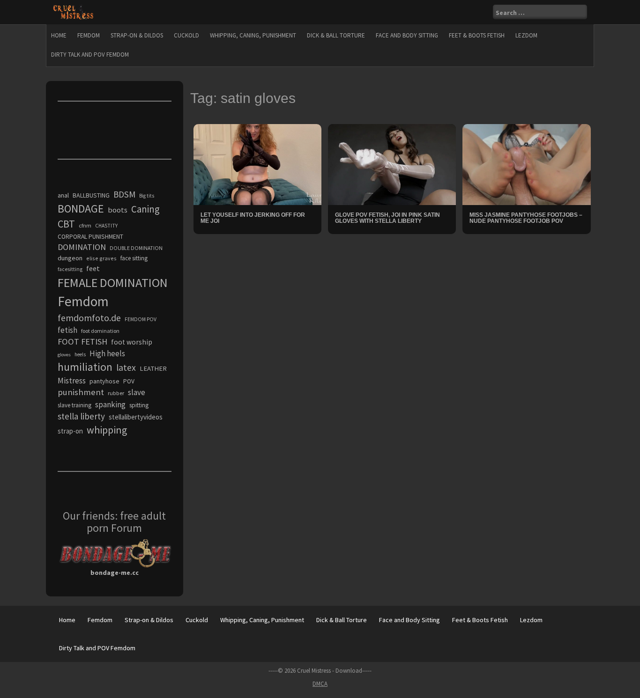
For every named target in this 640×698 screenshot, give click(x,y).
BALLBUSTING (91, 195)
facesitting (70, 269)
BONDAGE (81, 208)
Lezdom (526, 35)
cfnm (85, 225)
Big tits (146, 195)
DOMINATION (82, 247)
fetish (67, 330)
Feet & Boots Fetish (477, 35)
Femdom (88, 35)
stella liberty (81, 416)
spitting (139, 405)
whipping (107, 429)
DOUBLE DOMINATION (136, 248)
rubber (116, 393)
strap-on (70, 430)
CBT (66, 223)
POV (128, 381)
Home (59, 35)
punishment (81, 392)
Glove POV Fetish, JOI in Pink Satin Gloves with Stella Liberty (387, 218)
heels (80, 354)
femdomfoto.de (89, 317)
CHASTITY (106, 225)
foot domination (100, 330)
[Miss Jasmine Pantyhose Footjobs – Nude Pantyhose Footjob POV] (526, 164)
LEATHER (153, 368)
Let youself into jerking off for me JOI (253, 218)
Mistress (72, 380)
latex (126, 367)
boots (117, 209)
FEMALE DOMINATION (113, 282)
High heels (107, 353)
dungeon (70, 258)
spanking (110, 404)
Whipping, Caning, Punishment (253, 35)
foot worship (131, 342)
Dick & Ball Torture (336, 35)
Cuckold (186, 35)
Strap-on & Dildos (137, 35)
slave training (74, 405)
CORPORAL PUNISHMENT (90, 237)
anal (63, 195)
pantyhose (104, 381)
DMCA (320, 684)
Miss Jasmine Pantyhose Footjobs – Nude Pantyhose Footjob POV (525, 218)
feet (93, 268)
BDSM (124, 194)
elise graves (101, 258)
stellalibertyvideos (136, 416)
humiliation (85, 367)
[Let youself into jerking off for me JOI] (257, 164)
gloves (64, 355)
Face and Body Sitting (407, 35)
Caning (145, 209)
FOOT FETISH (82, 341)
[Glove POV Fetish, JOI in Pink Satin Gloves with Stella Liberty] (392, 164)
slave (136, 392)
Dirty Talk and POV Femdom (90, 55)
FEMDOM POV (140, 319)
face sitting (134, 258)
